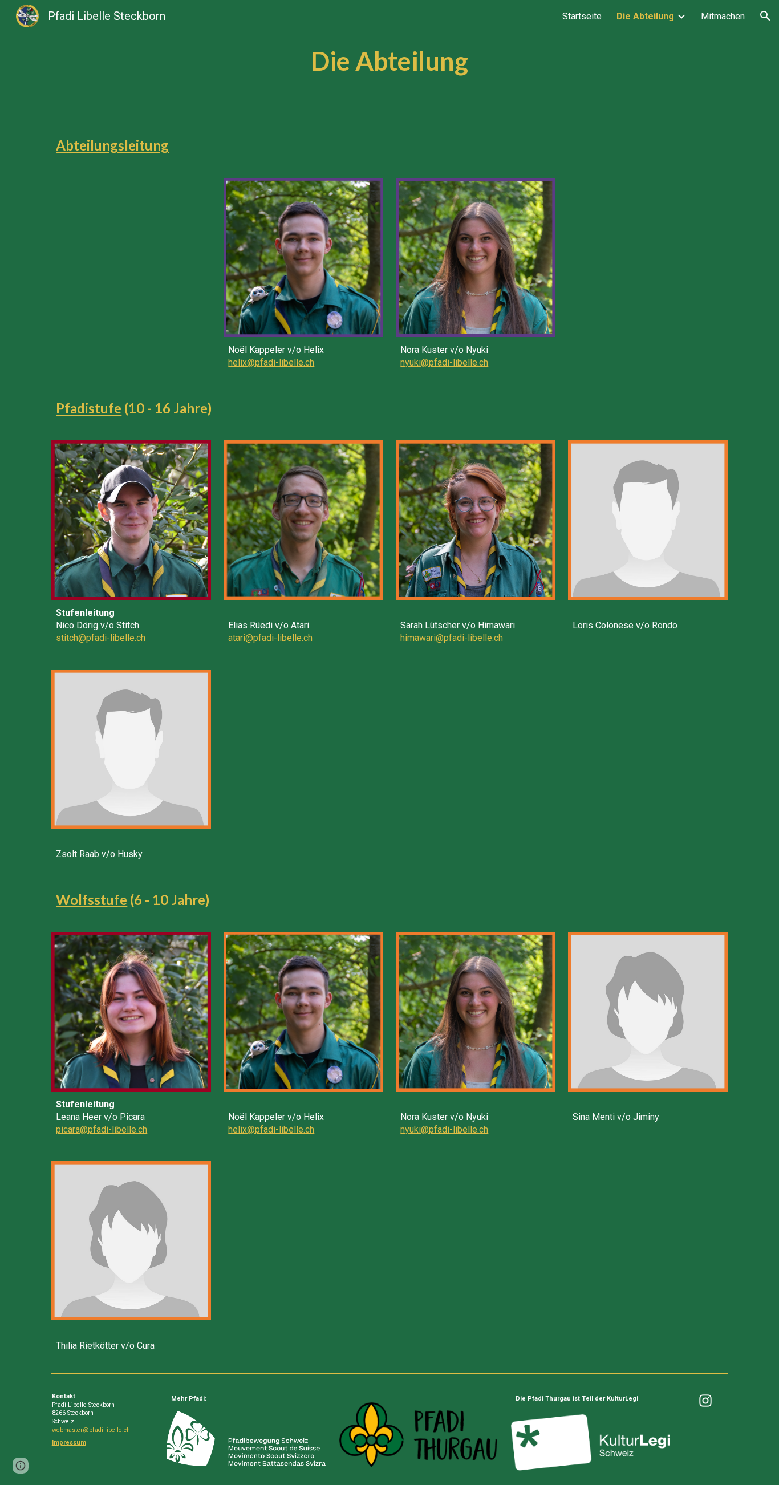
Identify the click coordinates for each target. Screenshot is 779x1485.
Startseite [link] (582, 16)
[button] (765, 16)
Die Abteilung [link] (645, 16)
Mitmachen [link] (723, 16)
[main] (390, 61)
